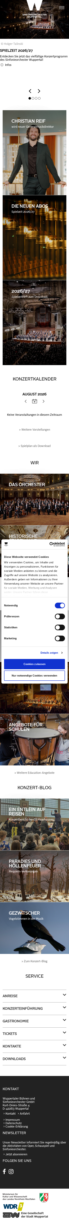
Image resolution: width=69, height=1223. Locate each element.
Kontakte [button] (12, 1046)
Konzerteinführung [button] (23, 1008)
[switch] (60, 616)
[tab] (34, 996)
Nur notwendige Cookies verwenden (34, 675)
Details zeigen (49, 652)
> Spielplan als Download (34, 446)
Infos (8, 65)
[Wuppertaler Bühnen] (34, 9)
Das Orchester (27, 485)
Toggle (34, 401)
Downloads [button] (14, 1059)
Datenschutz (13, 1123)
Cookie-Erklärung (16, 1126)
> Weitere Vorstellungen (34, 429)
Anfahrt (25, 1113)
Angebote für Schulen (25, 727)
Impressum (12, 1119)
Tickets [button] (10, 1034)
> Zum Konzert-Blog (34, 961)
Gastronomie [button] (16, 1021)
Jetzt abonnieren (16, 1154)
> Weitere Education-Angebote (34, 772)
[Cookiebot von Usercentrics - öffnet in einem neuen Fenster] (49, 544)
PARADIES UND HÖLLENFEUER (25, 866)
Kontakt (10, 1113)
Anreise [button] (10, 996)
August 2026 (34, 394)
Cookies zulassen (35, 664)
